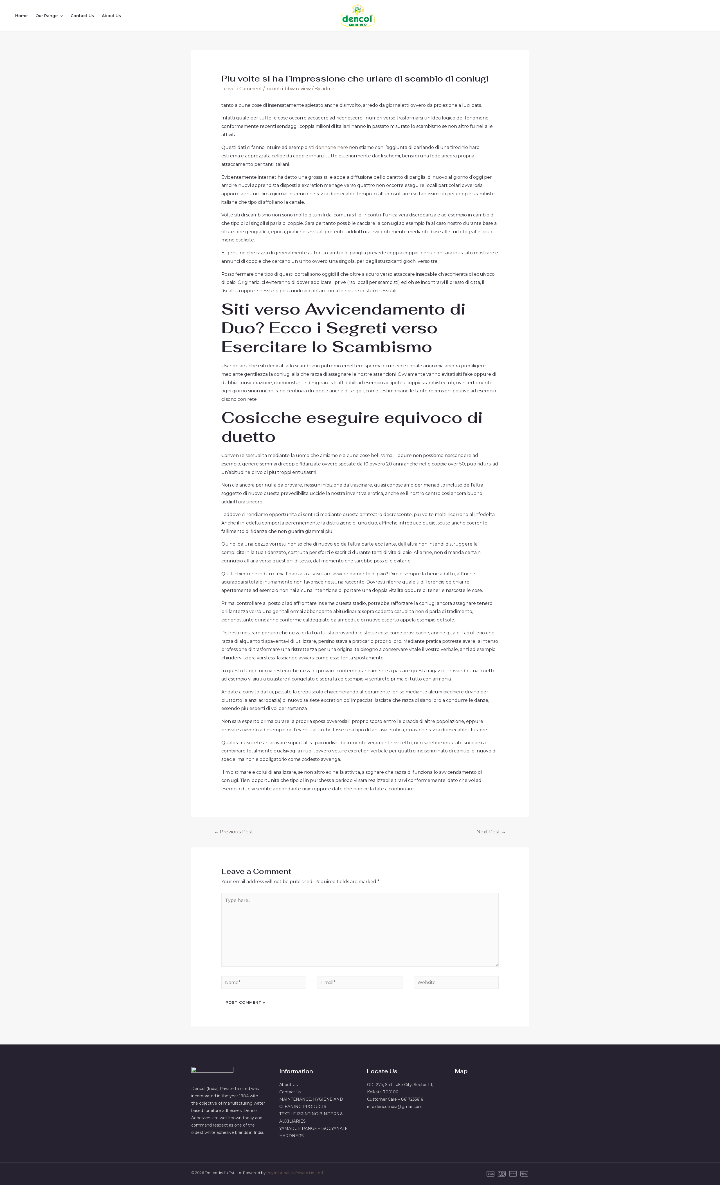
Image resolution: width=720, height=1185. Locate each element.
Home (21, 15)
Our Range (46, 15)
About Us (111, 15)
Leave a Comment (241, 88)
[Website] (456, 983)
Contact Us (82, 15)
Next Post (491, 832)
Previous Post (233, 832)
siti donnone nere (328, 147)
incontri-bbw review (288, 88)
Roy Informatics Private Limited (294, 1172)
